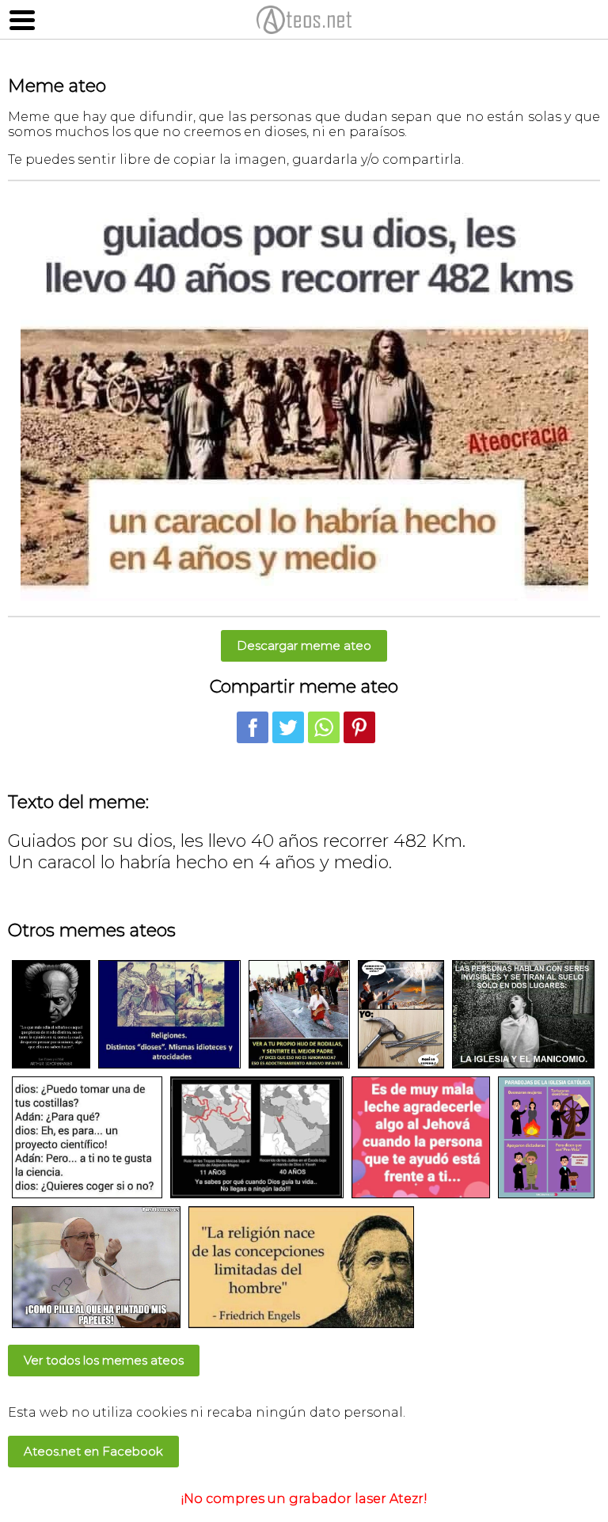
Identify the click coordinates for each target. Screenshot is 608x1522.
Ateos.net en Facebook (93, 1451)
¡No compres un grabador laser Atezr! (304, 1498)
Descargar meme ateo (304, 645)
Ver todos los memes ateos (104, 1360)
